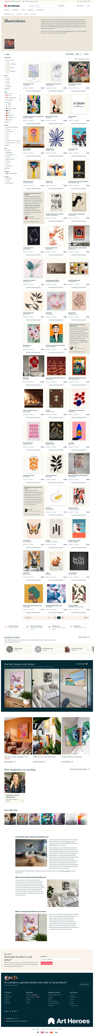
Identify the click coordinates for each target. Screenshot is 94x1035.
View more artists (82, 637)
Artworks (6, 10)
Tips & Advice (39, 10)
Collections (15, 10)
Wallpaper (67, 31)
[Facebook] (15, 1011)
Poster (63, 31)
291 (59, 617)
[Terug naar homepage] (11, 6)
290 (55, 617)
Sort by (86, 54)
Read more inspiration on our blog (78, 769)
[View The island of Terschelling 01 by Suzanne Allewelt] (84, 669)
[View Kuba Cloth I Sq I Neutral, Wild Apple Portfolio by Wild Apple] (50, 675)
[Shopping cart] (88, 5)
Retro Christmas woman (60, 26)
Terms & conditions (36, 1029)
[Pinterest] (12, 1011)
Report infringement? (51, 1029)
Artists (23, 10)
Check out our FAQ (35, 221)
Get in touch (86, 984)
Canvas (59, 31)
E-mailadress (44, 956)
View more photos (80, 664)
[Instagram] (10, 1011)
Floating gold (83, 340)
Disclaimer (43, 1029)
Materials (30, 10)
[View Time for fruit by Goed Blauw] (21, 681)
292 (63, 617)
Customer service (54, 992)
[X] (17, 1011)
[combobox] (43, 6)
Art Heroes (73, 992)
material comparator (65, 871)
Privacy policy (59, 1029)
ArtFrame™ (68, 841)
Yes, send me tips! (46, 963)
